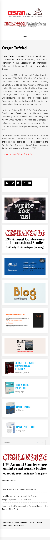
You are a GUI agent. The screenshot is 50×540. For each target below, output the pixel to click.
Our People (8, 523)
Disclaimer (19, 525)
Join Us (39, 523)
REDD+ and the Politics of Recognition (19, 489)
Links (31, 523)
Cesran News (21, 523)
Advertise (7, 525)
